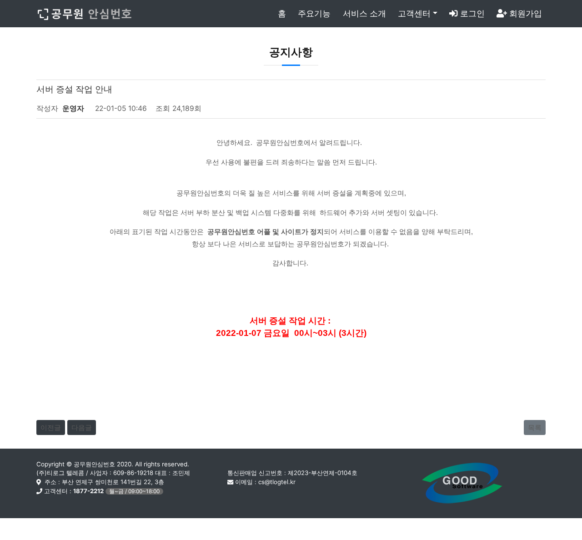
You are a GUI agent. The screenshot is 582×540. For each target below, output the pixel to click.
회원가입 (524, 13)
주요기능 (314, 13)
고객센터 (414, 13)
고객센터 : (101, 491)
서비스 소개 (364, 13)
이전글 (50, 427)
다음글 (81, 427)
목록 (535, 427)
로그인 (471, 13)
